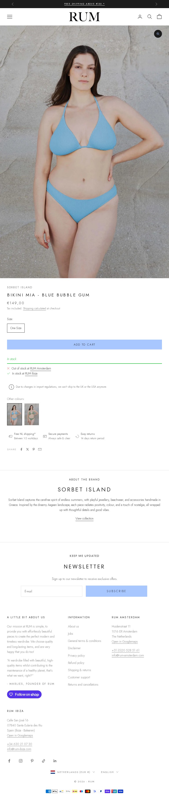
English (107, 772)
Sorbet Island (19, 287)
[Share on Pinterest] (33, 449)
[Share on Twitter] (27, 449)
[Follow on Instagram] (20, 761)
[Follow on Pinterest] (32, 761)
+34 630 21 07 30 (19, 744)
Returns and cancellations (83, 684)
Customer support (79, 677)
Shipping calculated (34, 308)
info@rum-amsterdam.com (128, 655)
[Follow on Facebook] (9, 761)
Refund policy (76, 663)
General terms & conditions (84, 641)
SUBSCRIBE (117, 591)
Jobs (70, 633)
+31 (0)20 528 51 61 (126, 650)
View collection (84, 518)
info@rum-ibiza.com (19, 749)
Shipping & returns (79, 670)
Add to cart (85, 344)
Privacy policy (76, 655)
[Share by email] (40, 449)
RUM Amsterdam (40, 368)
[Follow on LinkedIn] (55, 761)
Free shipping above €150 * (84, 3)
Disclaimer (74, 648)
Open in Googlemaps (125, 641)
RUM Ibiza (31, 373)
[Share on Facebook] (21, 449)
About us (73, 626)
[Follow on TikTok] (43, 761)
